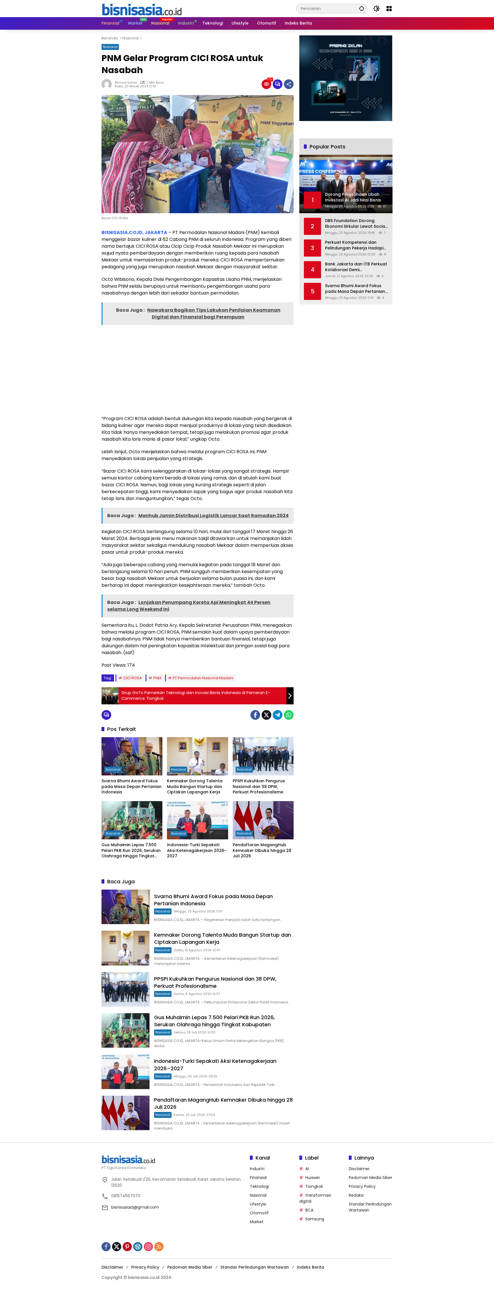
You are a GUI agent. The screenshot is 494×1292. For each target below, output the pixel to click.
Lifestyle (258, 1204)
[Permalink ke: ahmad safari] (108, 84)
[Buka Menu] (389, 8)
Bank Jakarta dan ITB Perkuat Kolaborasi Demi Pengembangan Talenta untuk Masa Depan (356, 267)
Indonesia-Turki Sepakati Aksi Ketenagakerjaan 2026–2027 (197, 850)
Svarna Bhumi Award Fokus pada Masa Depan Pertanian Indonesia (131, 786)
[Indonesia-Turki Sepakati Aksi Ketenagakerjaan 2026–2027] (197, 820)
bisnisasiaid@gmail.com (135, 1207)
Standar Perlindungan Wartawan (254, 1267)
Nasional (110, 47)
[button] (361, 8)
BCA (309, 1210)
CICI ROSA (132, 678)
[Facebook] (255, 715)
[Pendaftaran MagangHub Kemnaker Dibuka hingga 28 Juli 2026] (263, 820)
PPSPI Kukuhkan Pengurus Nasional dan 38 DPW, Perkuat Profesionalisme (259, 786)
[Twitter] (266, 715)
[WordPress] (137, 1246)
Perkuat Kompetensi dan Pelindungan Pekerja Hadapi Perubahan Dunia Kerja (354, 245)
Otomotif (259, 1213)
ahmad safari (126, 82)
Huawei (312, 1177)
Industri (257, 1169)
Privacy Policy (362, 1186)
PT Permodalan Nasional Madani (203, 678)
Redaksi (356, 1195)
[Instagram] (148, 1246)
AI (307, 1169)
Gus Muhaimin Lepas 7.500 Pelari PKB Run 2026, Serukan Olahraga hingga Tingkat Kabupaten (131, 850)
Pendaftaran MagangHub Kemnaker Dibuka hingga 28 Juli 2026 (262, 850)
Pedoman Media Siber (370, 1177)
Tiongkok (314, 1186)
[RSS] (159, 1246)
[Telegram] (277, 715)
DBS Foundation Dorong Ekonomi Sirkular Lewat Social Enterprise (355, 223)
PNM (157, 678)
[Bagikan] (289, 84)
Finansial (258, 1177)
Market (257, 1222)
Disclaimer (359, 1169)
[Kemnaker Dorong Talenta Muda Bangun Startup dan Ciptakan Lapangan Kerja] (197, 756)
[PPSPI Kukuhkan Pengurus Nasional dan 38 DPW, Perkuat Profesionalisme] (263, 756)
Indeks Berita (310, 1267)
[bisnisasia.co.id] (141, 8)
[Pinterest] (127, 1246)
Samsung (314, 1219)
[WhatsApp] (289, 715)
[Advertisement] (197, 370)
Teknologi (259, 1186)
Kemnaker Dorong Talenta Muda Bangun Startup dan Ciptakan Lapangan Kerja (194, 786)
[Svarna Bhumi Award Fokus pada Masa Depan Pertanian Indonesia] (131, 756)
